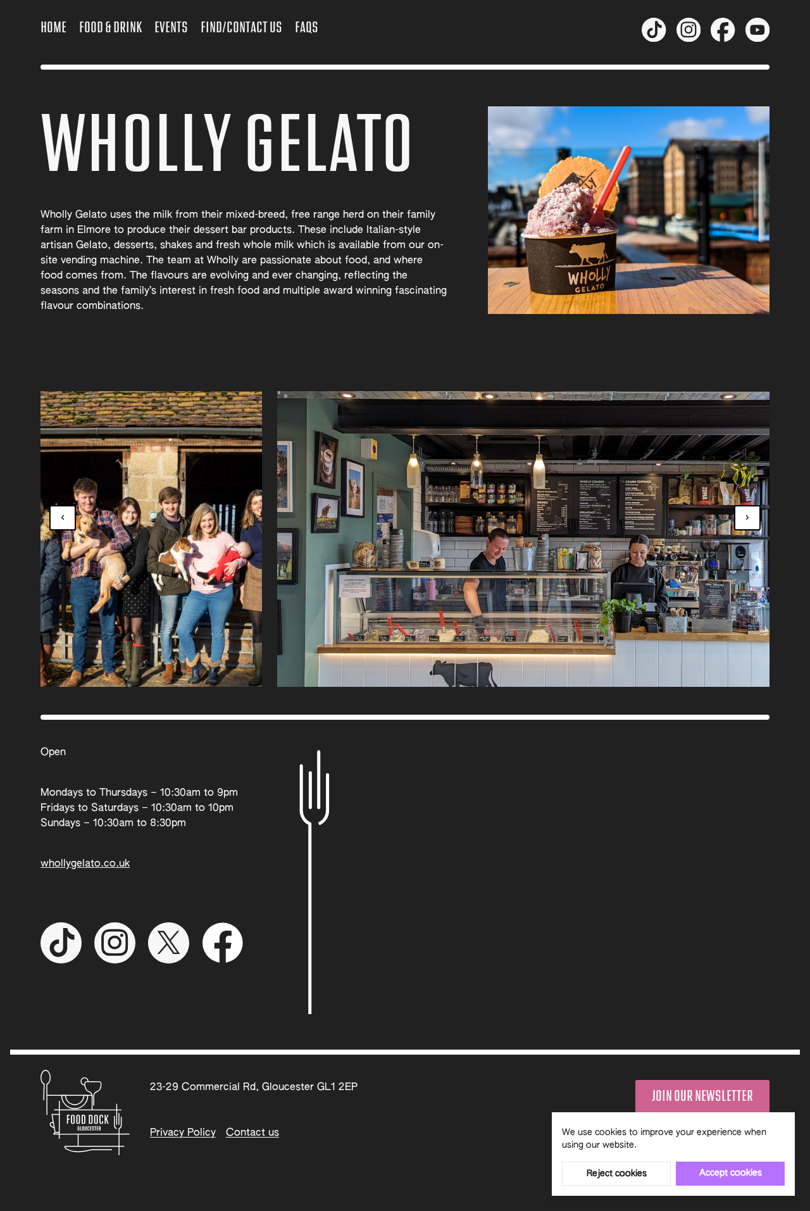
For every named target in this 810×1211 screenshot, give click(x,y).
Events (171, 28)
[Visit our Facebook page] (723, 30)
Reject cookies (617, 1173)
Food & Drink (110, 28)
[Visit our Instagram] (688, 30)
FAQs (306, 28)
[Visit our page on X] (757, 30)
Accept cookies (730, 1173)
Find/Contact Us (241, 28)
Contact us (252, 1133)
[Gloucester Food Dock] (85, 1112)
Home (53, 28)
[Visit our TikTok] (654, 30)
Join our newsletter (702, 1096)
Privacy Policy (183, 1133)
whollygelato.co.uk (85, 864)
